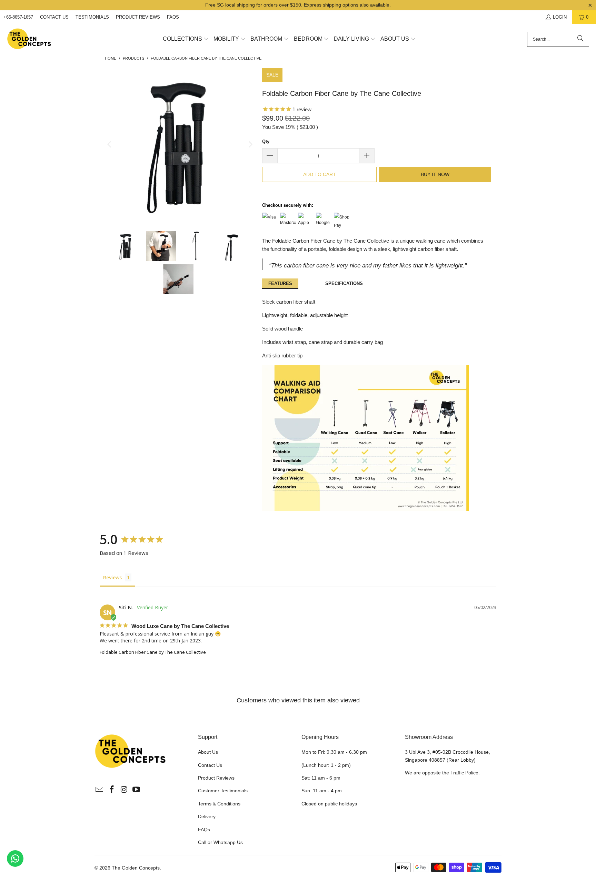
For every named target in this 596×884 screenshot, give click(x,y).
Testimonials (92, 17)
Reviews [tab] (112, 577)
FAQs (173, 17)
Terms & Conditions (219, 803)
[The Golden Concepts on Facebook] (112, 789)
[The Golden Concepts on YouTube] (136, 789)
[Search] (580, 39)
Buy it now (435, 174)
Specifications (344, 283)
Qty (265, 141)
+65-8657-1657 (18, 17)
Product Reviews (138, 17)
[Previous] (110, 144)
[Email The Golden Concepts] (100, 789)
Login (560, 17)
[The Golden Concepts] (29, 39)
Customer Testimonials (223, 790)
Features (280, 283)
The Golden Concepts (136, 868)
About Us (208, 752)
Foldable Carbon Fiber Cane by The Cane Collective (153, 652)
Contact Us (54, 17)
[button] (186, 39)
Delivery (207, 816)
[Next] (250, 144)
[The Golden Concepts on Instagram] (124, 789)
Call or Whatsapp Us (220, 842)
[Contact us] (15, 858)
